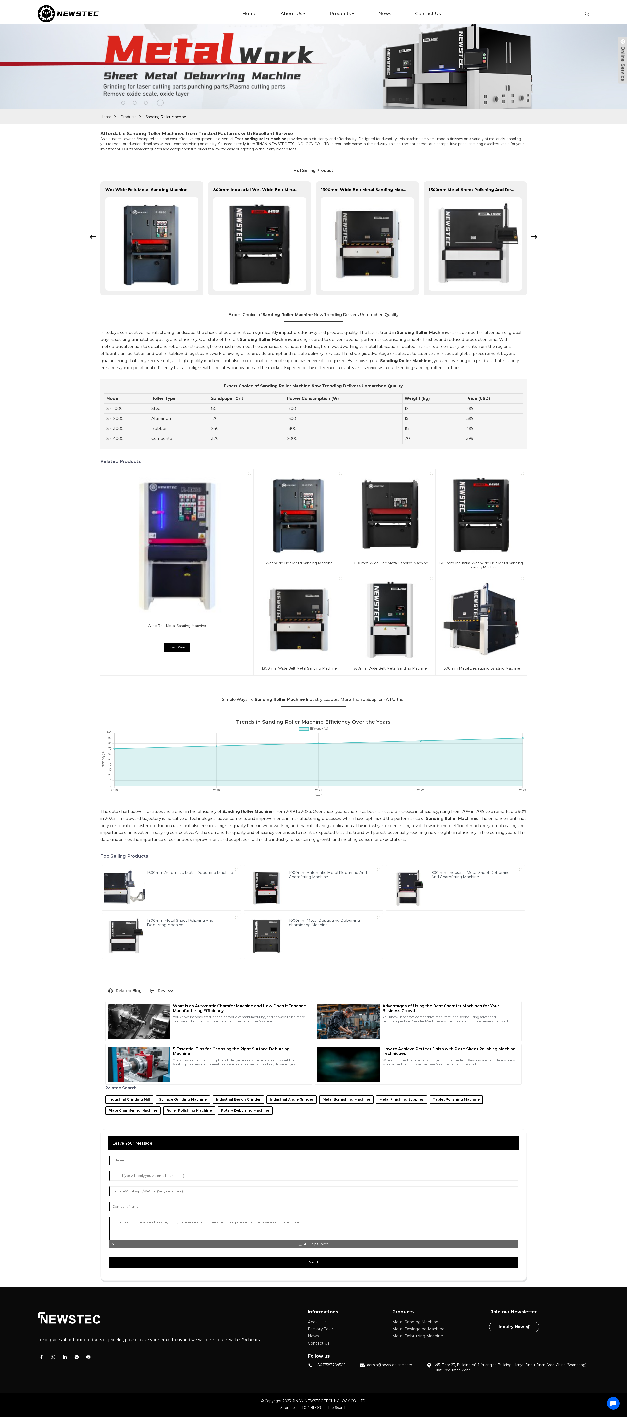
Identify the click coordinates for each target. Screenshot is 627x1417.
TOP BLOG (311, 1407)
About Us (317, 1322)
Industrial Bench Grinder (238, 1099)
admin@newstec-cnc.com (389, 1365)
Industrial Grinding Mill (129, 1099)
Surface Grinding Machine (183, 1099)
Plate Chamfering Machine (133, 1110)
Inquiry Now (511, 1326)
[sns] (41, 1357)
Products (128, 117)
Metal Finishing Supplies (401, 1099)
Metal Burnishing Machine (346, 1099)
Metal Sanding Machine (415, 1322)
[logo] (68, 13)
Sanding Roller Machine (166, 117)
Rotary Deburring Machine (245, 1110)
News (313, 1336)
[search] (586, 13)
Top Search (337, 1407)
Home (105, 117)
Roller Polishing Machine (189, 1110)
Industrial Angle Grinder (291, 1099)
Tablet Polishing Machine (456, 1099)
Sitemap (287, 1407)
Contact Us (318, 1343)
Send (313, 1262)
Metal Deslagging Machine (418, 1329)
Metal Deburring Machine (417, 1336)
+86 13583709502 (330, 1365)
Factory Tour (320, 1329)
